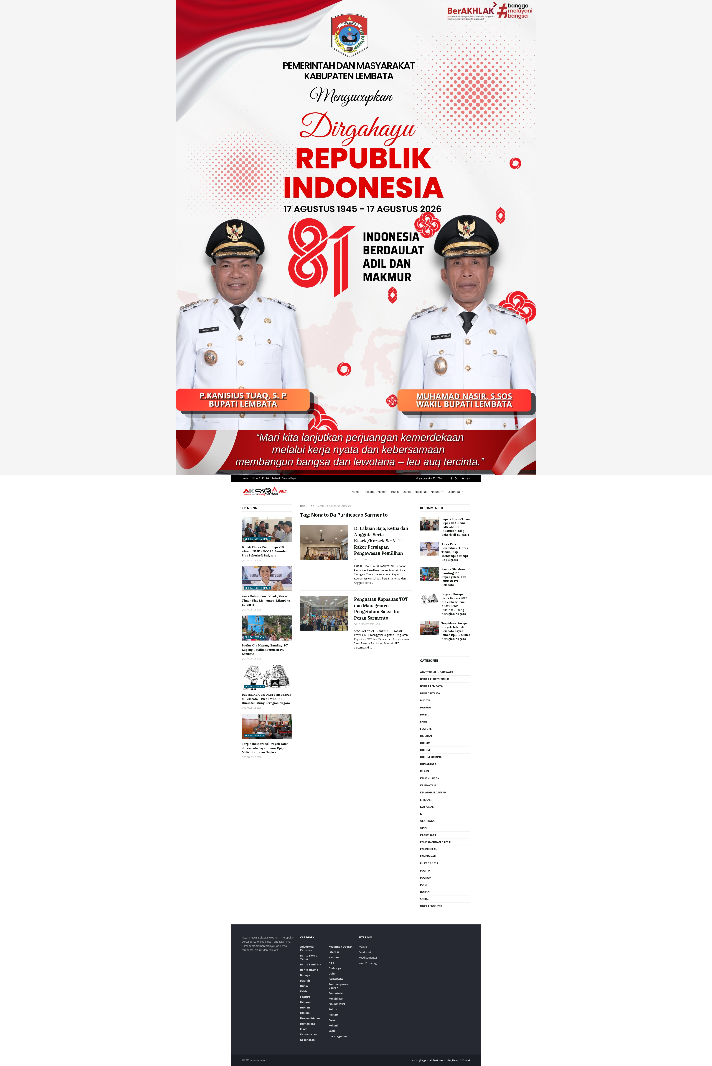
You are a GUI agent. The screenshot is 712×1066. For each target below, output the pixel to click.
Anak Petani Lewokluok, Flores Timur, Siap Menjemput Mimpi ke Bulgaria (266, 600)
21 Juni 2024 (362, 559)
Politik (425, 870)
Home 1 (246, 478)
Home (356, 491)
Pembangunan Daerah (436, 842)
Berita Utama (430, 693)
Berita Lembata (254, 637)
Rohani (425, 891)
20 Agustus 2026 (252, 609)
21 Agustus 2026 (252, 560)
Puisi (423, 884)
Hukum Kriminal (431, 757)
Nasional (421, 491)
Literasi (425, 799)
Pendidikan (428, 856)
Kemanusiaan (429, 778)
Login (467, 478)
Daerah (425, 707)
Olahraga (454, 491)
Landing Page (418, 1060)
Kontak (265, 478)
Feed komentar (368, 957)
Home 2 (256, 478)
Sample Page (289, 478)
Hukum (425, 750)
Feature (426, 729)
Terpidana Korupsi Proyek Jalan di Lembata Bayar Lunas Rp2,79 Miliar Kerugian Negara (265, 748)
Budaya (425, 700)
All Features (436, 1060)
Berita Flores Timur (257, 538)
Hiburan (436, 491)
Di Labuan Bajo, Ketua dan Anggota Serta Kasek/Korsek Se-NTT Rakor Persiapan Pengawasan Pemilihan (381, 540)
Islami (424, 771)
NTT (423, 814)
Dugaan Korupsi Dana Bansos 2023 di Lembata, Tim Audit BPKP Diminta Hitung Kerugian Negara (266, 699)
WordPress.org (368, 963)
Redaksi (275, 478)
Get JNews (453, 1060)
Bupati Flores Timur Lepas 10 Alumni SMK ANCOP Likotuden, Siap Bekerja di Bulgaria (265, 551)
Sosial (424, 899)
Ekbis (395, 491)
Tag (312, 505)
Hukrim (382, 491)
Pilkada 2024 (429, 863)
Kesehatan (428, 785)
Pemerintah (428, 849)
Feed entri (365, 952)
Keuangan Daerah (433, 792)
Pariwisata (428, 835)
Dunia (407, 491)
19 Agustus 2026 (252, 707)
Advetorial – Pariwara (437, 672)
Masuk (363, 947)
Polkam (369, 491)
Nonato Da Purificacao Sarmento (334, 505)
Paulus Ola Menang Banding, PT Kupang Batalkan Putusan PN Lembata (265, 649)
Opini (423, 828)
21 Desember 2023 (365, 624)
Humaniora (428, 764)
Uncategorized (431, 906)
